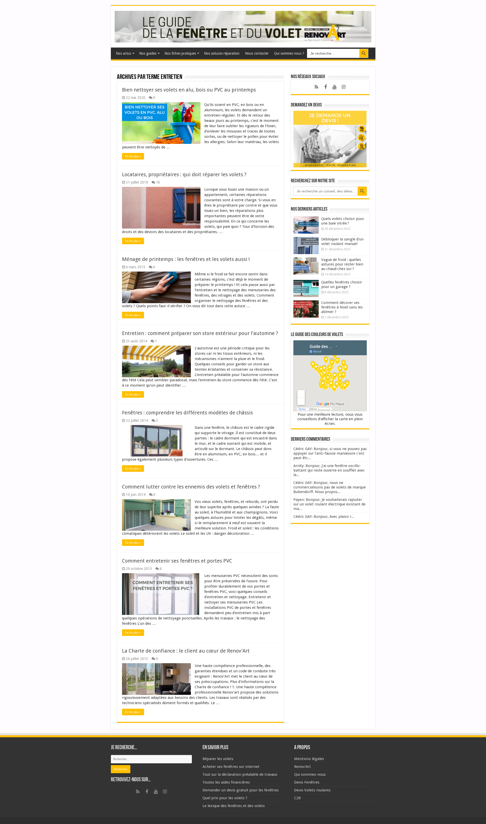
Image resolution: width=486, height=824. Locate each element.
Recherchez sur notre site (313, 181)
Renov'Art (302, 766)
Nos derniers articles (309, 209)
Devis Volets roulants (312, 790)
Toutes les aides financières (226, 782)
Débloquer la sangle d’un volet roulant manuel (342, 241)
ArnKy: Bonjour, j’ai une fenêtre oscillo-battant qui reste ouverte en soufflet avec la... (329, 470)
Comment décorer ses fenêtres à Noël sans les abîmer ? (342, 307)
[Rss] (316, 87)
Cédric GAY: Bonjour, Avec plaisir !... (323, 516)
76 (158, 182)
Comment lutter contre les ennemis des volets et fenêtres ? (191, 487)
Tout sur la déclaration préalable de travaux (239, 774)
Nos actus (123, 53)
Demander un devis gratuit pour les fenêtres (240, 790)
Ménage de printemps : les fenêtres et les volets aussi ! (186, 259)
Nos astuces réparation (221, 53)
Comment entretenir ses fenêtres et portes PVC (177, 561)
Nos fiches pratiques (180, 53)
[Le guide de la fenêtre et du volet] (243, 26)
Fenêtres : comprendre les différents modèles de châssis (187, 413)
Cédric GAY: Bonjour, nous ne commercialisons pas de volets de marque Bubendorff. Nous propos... (329, 487)
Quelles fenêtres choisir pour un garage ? (341, 284)
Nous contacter (257, 53)
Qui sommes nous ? (289, 53)
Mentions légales (309, 758)
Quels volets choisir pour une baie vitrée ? (342, 221)
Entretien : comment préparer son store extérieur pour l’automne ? (200, 333)
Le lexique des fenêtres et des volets (233, 806)
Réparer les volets (217, 758)
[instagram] (344, 87)
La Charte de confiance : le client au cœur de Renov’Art (186, 651)
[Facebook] (325, 87)
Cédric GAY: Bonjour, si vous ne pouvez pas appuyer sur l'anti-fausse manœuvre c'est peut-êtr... (330, 453)
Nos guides (147, 53)
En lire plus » (133, 156)
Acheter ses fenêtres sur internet (230, 766)
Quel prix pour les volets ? (224, 798)
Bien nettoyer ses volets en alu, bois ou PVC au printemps (189, 90)
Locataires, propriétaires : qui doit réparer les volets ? (184, 174)
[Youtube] (335, 87)
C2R (297, 798)
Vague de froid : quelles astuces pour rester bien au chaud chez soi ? (342, 264)
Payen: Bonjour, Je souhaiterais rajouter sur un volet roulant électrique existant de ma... (329, 504)
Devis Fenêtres (306, 782)
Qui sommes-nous (310, 774)
